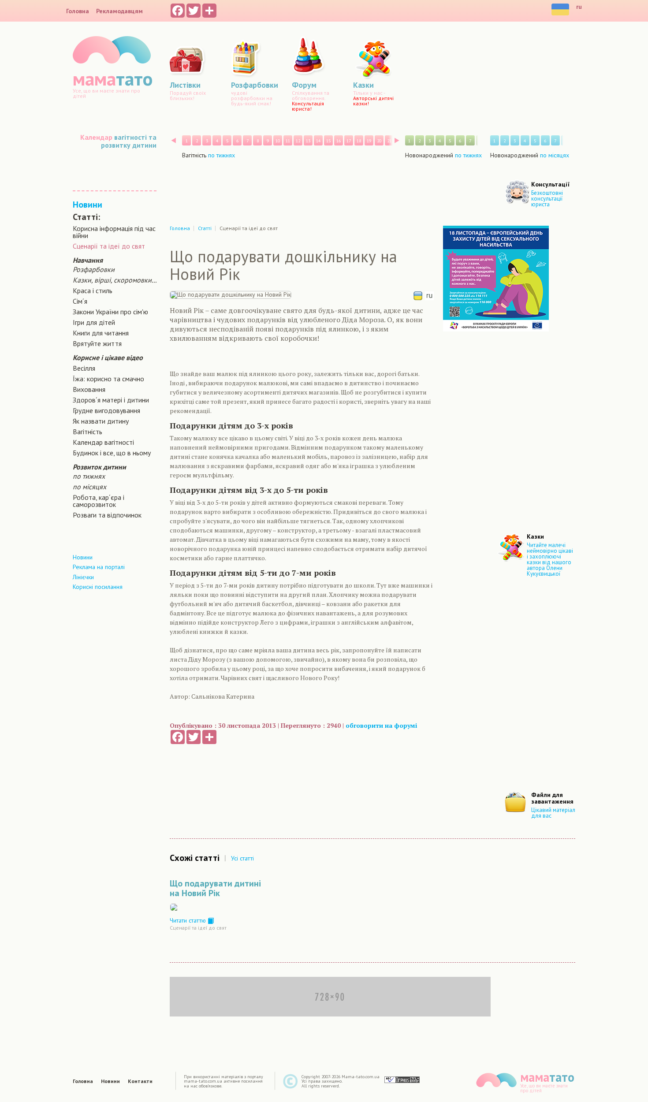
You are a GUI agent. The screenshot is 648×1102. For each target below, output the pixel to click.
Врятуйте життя (97, 343)
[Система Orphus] (402, 1079)
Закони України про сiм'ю (110, 311)
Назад (173, 140)
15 (328, 141)
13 (308, 141)
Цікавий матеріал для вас (553, 812)
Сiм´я (80, 301)
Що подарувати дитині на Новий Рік (215, 888)
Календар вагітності (103, 442)
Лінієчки (83, 577)
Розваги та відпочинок (107, 514)
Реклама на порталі (99, 567)
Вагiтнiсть (87, 431)
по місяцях (89, 486)
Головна (77, 11)
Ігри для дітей (94, 322)
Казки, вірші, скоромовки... (114, 280)
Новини (87, 204)
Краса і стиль (92, 290)
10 (278, 141)
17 (348, 141)
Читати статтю (189, 920)
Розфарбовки (94, 269)
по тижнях (89, 476)
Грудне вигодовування (106, 410)
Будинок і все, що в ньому (112, 452)
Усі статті (242, 858)
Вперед (397, 140)
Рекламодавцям (119, 11)
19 (369, 141)
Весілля (84, 368)
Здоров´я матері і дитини (111, 399)
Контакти (140, 1081)
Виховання (89, 389)
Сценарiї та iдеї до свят (109, 246)
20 (379, 141)
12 (298, 141)
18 (359, 141)
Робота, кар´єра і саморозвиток (98, 501)
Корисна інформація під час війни (114, 232)
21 (389, 141)
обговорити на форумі (381, 725)
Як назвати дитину (101, 421)
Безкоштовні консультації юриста (547, 198)
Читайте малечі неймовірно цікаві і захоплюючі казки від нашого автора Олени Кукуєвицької (550, 559)
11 (288, 141)
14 (318, 141)
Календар (96, 137)
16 (338, 141)
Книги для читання (101, 332)
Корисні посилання (98, 587)
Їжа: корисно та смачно (108, 378)
